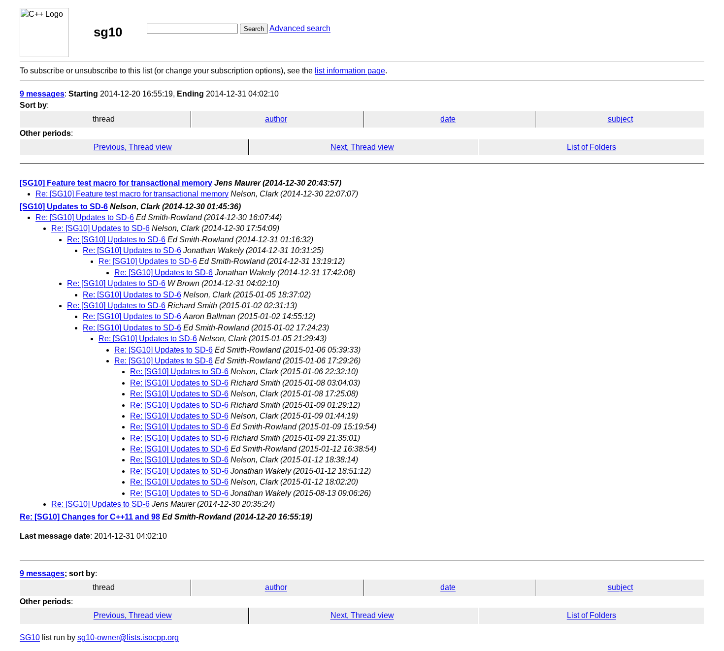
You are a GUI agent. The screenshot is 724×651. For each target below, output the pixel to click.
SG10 (30, 637)
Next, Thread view (362, 147)
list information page (350, 70)
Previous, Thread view (133, 147)
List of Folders (591, 147)
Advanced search (299, 28)
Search (254, 29)
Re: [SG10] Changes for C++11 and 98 (90, 517)
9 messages (42, 94)
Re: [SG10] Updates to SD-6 (84, 217)
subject (620, 119)
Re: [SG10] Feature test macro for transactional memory (132, 194)
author (276, 119)
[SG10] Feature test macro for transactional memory (116, 183)
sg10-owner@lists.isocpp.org (128, 637)
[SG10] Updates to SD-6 (64, 206)
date (448, 119)
